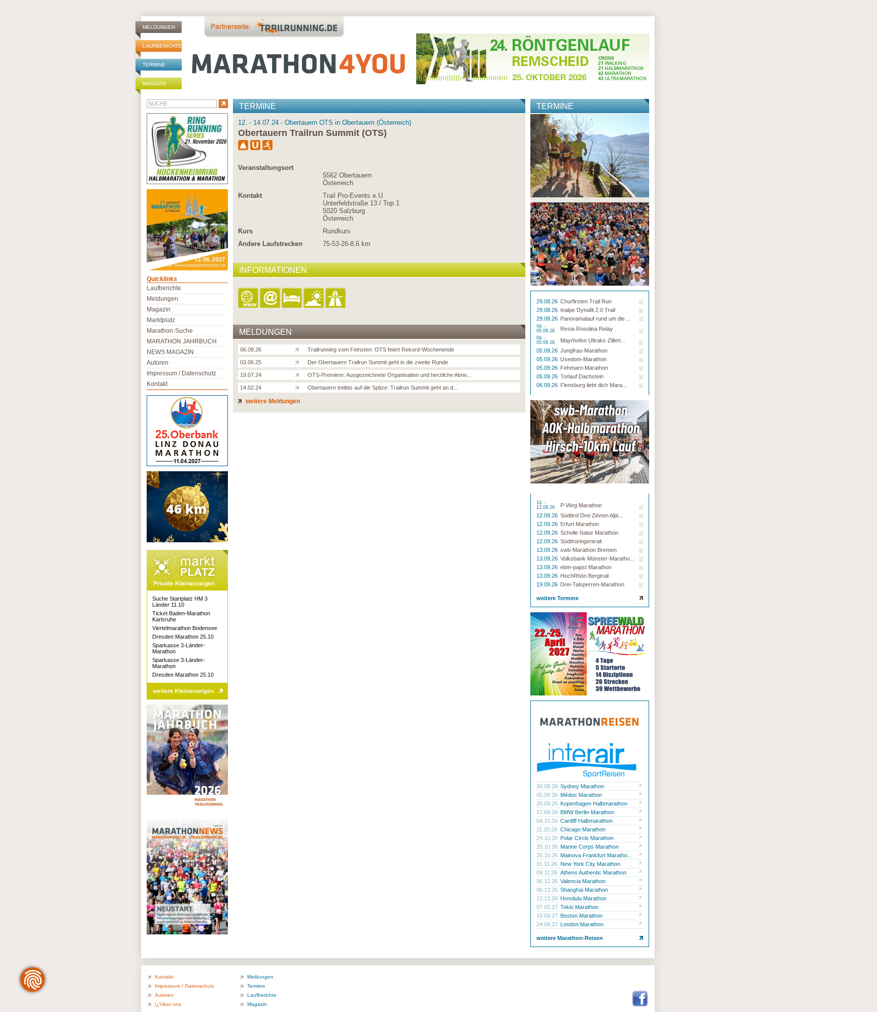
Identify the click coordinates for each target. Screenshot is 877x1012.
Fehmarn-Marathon (584, 368)
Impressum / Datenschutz (181, 373)
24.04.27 (547, 924)
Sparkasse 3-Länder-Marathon (178, 648)
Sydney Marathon (582, 786)
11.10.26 (547, 829)
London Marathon (581, 924)
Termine (154, 64)
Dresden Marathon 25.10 (183, 637)
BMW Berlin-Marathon (587, 812)
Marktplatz (161, 320)
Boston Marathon (581, 916)
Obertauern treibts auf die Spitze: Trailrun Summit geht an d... (383, 388)
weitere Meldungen (272, 401)
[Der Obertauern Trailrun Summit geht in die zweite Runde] (299, 361)
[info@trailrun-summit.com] (271, 298)
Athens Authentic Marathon (593, 872)
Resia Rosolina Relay (586, 329)
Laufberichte (162, 46)
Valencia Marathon (582, 881)
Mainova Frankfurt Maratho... (596, 855)
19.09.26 (547, 584)
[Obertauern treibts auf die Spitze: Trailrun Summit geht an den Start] (299, 387)
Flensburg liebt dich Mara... (593, 385)
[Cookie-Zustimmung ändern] (32, 979)
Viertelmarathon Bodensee (184, 628)
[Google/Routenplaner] (336, 298)
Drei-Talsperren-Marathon (592, 584)
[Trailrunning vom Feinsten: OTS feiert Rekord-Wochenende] (299, 349)
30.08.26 (547, 786)
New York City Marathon (590, 864)
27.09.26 (547, 812)
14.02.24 (250, 388)
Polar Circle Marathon (587, 838)
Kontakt (250, 195)
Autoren (157, 362)
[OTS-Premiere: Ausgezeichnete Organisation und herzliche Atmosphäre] (299, 374)
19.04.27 (547, 916)
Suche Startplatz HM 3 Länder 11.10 (180, 602)
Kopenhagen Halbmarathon (593, 803)
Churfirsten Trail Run (586, 301)
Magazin (154, 83)
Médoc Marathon (581, 795)
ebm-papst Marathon (586, 567)
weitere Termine (557, 598)
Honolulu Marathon (583, 898)
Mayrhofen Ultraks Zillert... (592, 340)
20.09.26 (547, 803)
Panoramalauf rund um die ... (595, 319)
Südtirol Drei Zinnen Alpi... (591, 515)
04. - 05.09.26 (546, 328)
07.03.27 (547, 907)
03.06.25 (250, 362)
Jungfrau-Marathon (584, 350)
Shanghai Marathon (584, 890)
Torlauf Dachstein (581, 376)
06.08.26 (250, 349)
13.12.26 (547, 898)
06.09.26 (547, 385)
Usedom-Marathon (583, 359)
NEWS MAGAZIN (170, 352)
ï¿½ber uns (168, 1004)
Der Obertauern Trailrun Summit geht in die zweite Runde (378, 362)
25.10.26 (547, 847)
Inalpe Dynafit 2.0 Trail (587, 310)
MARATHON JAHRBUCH (182, 341)
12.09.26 (547, 515)
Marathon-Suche (170, 330)
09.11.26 (547, 872)
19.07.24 (250, 375)
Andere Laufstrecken (270, 244)
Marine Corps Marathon (589, 847)
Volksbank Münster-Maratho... (597, 558)
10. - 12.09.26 (546, 505)
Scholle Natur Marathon (589, 533)
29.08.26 (547, 301)
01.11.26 (547, 864)
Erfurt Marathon (579, 524)
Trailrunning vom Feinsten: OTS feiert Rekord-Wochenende (381, 349)
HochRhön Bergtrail (584, 576)
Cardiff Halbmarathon (586, 821)
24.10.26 (547, 838)
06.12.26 (547, 881)
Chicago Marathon (582, 829)
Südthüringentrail (580, 541)
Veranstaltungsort (265, 167)
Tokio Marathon (579, 907)
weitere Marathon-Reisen (569, 938)
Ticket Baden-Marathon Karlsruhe (181, 616)
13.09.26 (547, 550)
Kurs (245, 231)
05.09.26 (547, 350)
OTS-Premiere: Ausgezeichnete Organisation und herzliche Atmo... (389, 375)
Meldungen (159, 27)
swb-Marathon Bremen (588, 550)
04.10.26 (547, 821)
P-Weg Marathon (581, 505)
